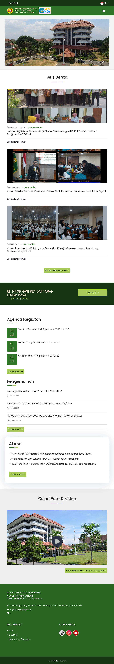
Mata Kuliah (30, 187)
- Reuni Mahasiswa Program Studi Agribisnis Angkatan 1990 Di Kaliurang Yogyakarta (52, 463)
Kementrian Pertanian (19, 639)
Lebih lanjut (14, 371)
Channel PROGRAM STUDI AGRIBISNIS (85, 570)
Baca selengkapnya (16, 142)
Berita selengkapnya (56, 270)
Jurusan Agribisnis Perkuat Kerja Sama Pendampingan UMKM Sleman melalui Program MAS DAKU (51, 133)
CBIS (11, 630)
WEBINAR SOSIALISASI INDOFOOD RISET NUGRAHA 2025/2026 (39, 403)
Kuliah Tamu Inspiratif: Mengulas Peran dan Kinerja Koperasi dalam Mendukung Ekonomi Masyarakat (52, 250)
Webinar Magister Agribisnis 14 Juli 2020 (38, 355)
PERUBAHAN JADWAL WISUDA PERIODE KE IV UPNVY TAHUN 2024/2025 (44, 415)
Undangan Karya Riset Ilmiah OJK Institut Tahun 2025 (34, 391)
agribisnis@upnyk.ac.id (21, 609)
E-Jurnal (13, 635)
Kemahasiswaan (35, 127)
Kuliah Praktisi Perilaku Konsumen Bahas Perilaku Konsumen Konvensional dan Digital (56, 191)
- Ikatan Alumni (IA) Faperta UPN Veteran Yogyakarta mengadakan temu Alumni (50, 453)
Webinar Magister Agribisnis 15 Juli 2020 (38, 342)
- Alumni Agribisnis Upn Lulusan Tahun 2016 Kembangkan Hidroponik (44, 458)
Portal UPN (13, 3)
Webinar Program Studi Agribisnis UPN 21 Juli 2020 (44, 329)
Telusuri (91, 292)
